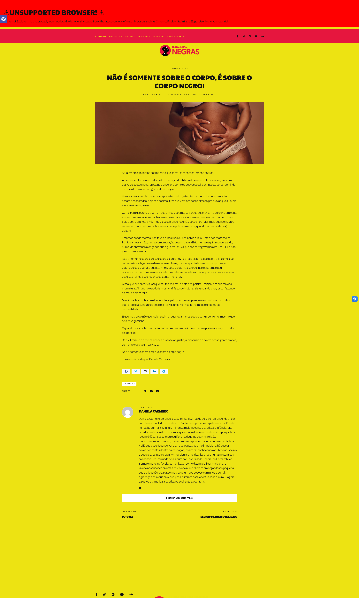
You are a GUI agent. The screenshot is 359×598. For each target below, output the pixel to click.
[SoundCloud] (262, 36)
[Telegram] (157, 391)
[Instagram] (250, 36)
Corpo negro (129, 384)
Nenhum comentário (178, 94)
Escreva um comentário (179, 497)
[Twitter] (243, 36)
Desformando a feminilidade (218, 516)
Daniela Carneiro (152, 94)
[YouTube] (256, 36)
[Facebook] (237, 36)
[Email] (151, 391)
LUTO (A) (127, 516)
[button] (3, 19)
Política (183, 68)
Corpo (174, 68)
